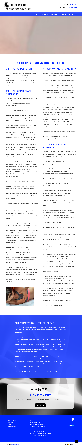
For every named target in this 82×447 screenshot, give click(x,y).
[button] (54, 14)
